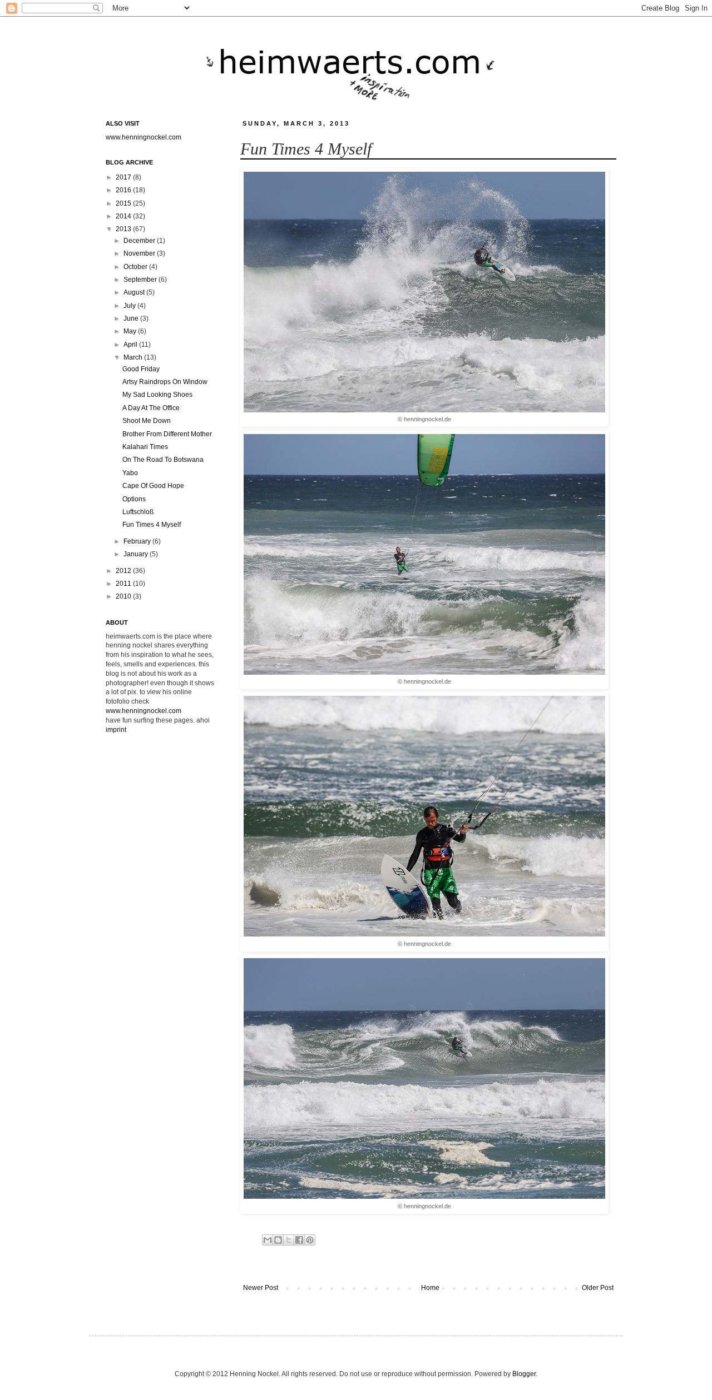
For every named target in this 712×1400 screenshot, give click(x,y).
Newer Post (260, 1288)
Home (430, 1288)
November (140, 253)
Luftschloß (138, 512)
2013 (124, 229)
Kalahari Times (145, 447)
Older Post (598, 1288)
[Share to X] (288, 1239)
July (130, 306)
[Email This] (267, 1239)
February (137, 541)
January (136, 554)
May (130, 331)
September (141, 279)
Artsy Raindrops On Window (164, 382)
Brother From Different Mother (167, 434)
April (131, 344)
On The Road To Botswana (163, 460)
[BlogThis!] (278, 1239)
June (131, 318)
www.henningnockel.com (143, 137)
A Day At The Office (151, 408)
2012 (124, 571)
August (134, 292)
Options (134, 499)
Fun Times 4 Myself (151, 525)
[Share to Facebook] (299, 1239)
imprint (116, 730)
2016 (124, 190)
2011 (124, 583)
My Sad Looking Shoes (157, 394)
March (133, 357)
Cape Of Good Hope (153, 486)
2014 (124, 216)
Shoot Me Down (146, 421)
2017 (124, 177)
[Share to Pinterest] (309, 1239)
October (136, 267)
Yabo (130, 473)
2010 (124, 596)
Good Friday (141, 369)
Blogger (524, 1374)
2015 (124, 203)
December (140, 241)
